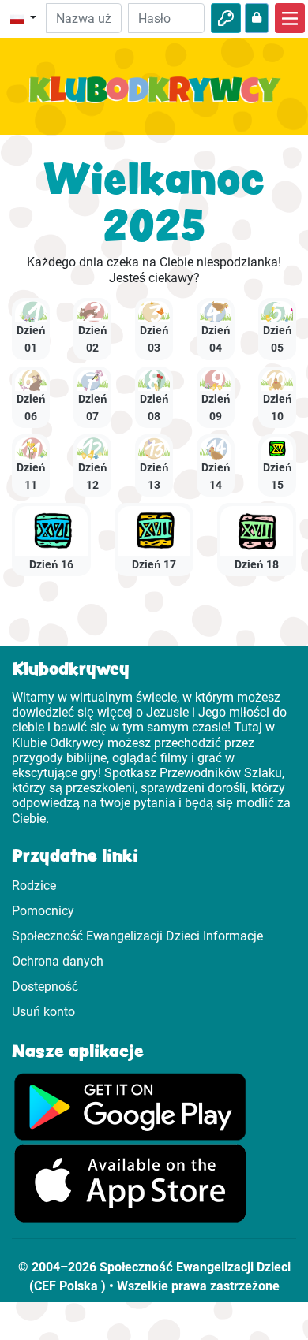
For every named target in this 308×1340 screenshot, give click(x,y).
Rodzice (34, 885)
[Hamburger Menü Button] (290, 18)
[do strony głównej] (154, 99)
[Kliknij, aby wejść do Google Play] (130, 1105)
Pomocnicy (43, 910)
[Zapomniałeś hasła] (257, 18)
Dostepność (45, 986)
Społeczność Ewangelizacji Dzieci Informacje (137, 936)
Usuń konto (43, 1011)
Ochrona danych (57, 961)
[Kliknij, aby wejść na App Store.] (130, 1182)
